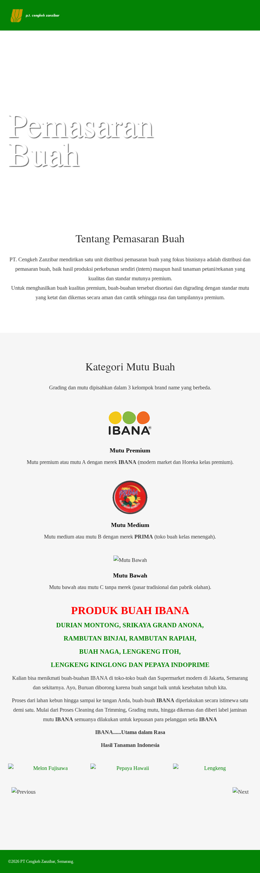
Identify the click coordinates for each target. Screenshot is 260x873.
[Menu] (249, 14)
